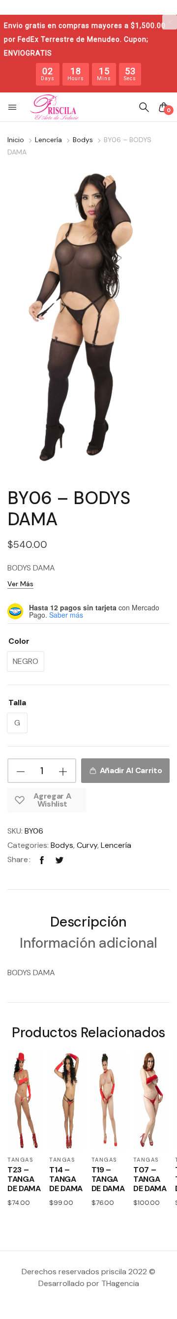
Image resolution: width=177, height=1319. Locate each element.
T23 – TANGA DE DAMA (24, 1179)
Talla (17, 702)
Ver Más (20, 583)
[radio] (25, 661)
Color (19, 641)
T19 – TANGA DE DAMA (108, 1179)
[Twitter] (59, 859)
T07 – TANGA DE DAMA (150, 1179)
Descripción (88, 923)
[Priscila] (54, 107)
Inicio (15, 139)
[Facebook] (42, 859)
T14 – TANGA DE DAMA (66, 1179)
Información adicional (88, 944)
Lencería (48, 139)
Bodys (83, 139)
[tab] (88, 923)
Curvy (87, 845)
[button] (13, 107)
